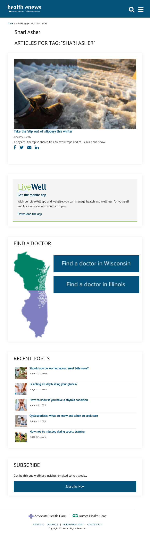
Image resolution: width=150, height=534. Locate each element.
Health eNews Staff (72, 524)
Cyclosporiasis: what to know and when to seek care (63, 416)
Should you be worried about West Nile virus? (59, 368)
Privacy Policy (94, 524)
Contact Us (52, 524)
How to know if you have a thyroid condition (58, 400)
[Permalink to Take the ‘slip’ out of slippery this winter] (75, 94)
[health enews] (24, 9)
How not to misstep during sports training (57, 431)
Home (10, 23)
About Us (38, 524)
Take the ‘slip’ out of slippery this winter (43, 131)
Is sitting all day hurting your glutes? (53, 384)
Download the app (30, 214)
